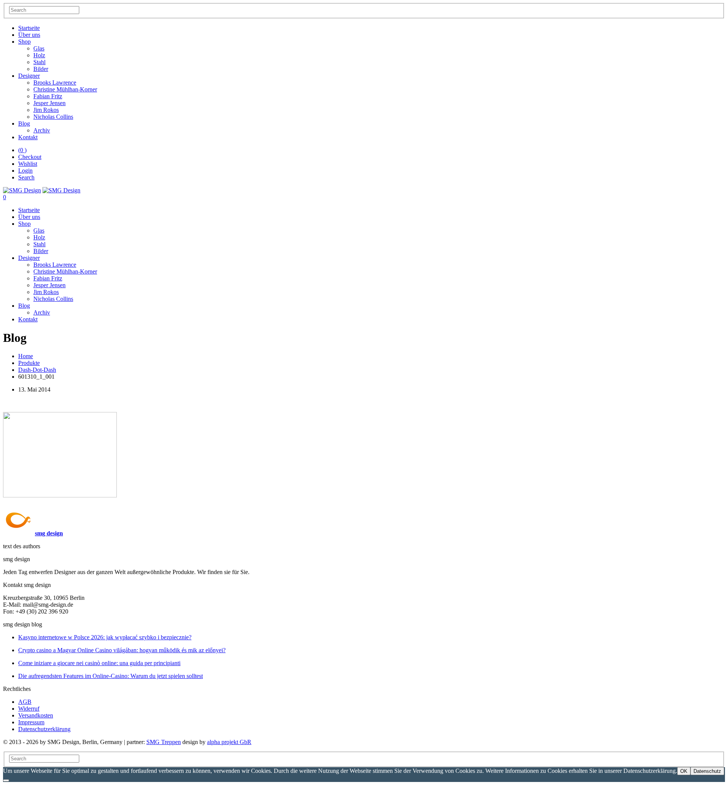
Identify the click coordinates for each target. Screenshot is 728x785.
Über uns (29, 34)
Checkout (29, 157)
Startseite (29, 28)
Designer (29, 75)
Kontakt (28, 137)
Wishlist (27, 163)
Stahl (39, 62)
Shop (24, 41)
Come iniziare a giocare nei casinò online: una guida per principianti (99, 663)
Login (25, 170)
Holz (39, 55)
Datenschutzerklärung (44, 729)
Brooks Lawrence (54, 82)
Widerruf (28, 708)
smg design (49, 533)
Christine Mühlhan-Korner (65, 89)
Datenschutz (707, 771)
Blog (24, 123)
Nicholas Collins (53, 116)
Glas (38, 48)
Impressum (31, 722)
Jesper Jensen (49, 103)
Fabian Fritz (47, 96)
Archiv (41, 130)
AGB (24, 701)
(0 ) (22, 150)
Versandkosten (35, 715)
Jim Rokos (46, 110)
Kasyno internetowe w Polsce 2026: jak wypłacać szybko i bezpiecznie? (104, 637)
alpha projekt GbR (229, 742)
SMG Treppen (163, 742)
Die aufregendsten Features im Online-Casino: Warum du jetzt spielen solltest (110, 676)
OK (683, 771)
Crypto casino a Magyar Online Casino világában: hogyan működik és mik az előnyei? (122, 650)
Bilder (40, 69)
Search (26, 177)
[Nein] (6, 780)
